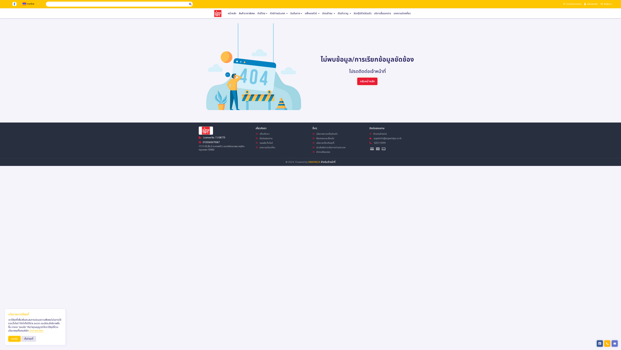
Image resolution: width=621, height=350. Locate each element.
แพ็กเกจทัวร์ (311, 13)
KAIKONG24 (314, 162)
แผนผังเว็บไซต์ (266, 143)
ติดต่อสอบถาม (265, 138)
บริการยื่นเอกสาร (382, 13)
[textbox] (30, 4)
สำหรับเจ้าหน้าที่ (328, 162)
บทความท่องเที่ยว (402, 13)
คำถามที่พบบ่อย (323, 152)
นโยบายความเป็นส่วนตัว (327, 134)
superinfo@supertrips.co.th (387, 138)
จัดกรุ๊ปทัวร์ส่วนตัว (362, 13)
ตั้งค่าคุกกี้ (28, 338)
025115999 (380, 143)
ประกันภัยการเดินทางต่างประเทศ (330, 147)
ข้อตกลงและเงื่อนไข (325, 138)
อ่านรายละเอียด (36, 330)
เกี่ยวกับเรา (264, 134)
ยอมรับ (14, 338)
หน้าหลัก (232, 13)
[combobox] (30, 2)
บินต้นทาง (295, 13)
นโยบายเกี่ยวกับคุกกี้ (325, 143)
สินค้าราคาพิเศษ (247, 13)
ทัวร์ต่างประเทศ (278, 13)
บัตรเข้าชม (327, 13)
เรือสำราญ (343, 13)
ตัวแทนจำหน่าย (380, 134)
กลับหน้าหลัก (367, 81)
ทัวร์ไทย (261, 13)
